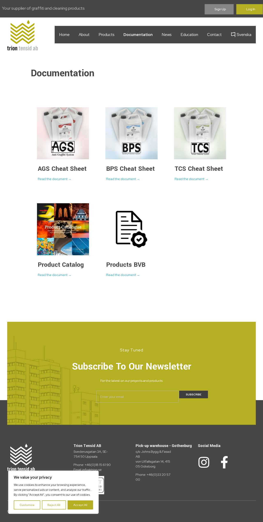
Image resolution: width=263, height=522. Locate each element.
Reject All (53, 505)
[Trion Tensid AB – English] (22, 35)
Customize (27, 505)
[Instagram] (204, 462)
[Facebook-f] (224, 462)
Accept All (80, 505)
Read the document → (55, 179)
